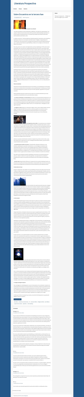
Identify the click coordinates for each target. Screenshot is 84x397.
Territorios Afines (17, 299)
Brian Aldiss (16, 301)
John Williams (47, 301)
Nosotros (25, 8)
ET (29, 301)
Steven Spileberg (30, 303)
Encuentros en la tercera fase (23, 301)
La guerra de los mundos (18, 303)
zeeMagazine (25, 395)
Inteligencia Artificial (41, 301)
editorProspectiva (26, 17)
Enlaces (20, 8)
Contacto (15, 8)
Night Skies (25, 303)
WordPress (20, 395)
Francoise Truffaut (34, 301)
